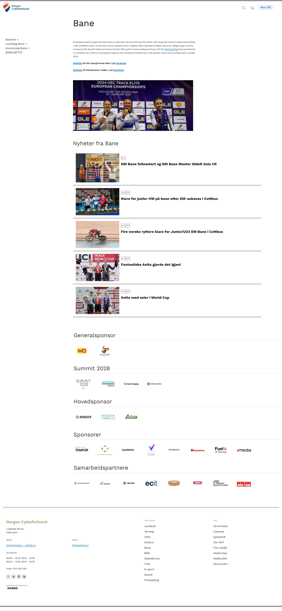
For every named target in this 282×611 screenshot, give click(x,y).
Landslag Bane (15, 43)
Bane (147, 547)
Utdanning (220, 553)
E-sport (149, 569)
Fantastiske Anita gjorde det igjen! (151, 264)
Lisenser (218, 531)
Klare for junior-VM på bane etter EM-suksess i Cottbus (169, 199)
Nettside (77, 63)
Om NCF (218, 542)
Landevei (150, 526)
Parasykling (151, 580)
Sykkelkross (152, 558)
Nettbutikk (220, 558)
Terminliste (220, 526)
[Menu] (266, 5)
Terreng (149, 531)
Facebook (121, 63)
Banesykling (171, 49)
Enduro (149, 542)
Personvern (220, 563)
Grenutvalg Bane (16, 48)
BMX (147, 553)
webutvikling (18, 585)
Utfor (147, 537)
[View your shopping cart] (252, 7)
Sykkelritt (219, 537)
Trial (147, 563)
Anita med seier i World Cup (145, 297)
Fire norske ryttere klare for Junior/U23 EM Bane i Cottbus (172, 232)
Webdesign (9, 585)
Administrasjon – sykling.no (21, 545)
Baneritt (11, 39)
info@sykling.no (80, 545)
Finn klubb (220, 547)
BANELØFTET (14, 52)
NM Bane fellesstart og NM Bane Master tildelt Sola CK (169, 164)
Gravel (148, 574)
